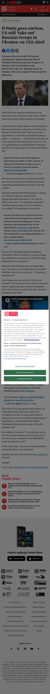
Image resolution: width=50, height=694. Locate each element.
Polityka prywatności (31, 340)
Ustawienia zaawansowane (25, 366)
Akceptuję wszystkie (25, 379)
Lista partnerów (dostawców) (15, 359)
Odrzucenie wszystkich (25, 372)
